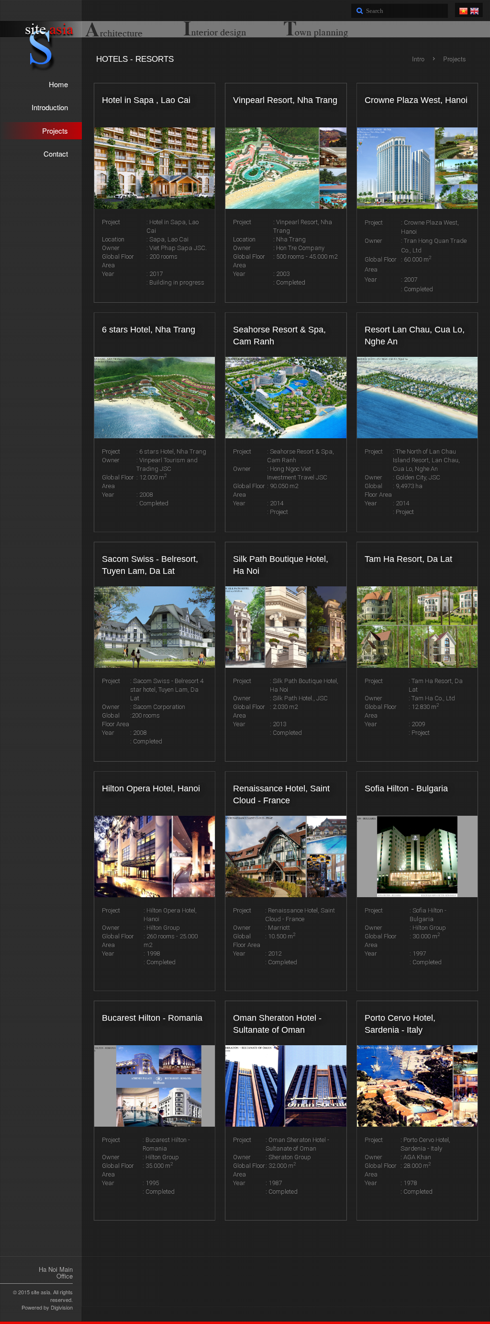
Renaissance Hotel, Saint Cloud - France (281, 795)
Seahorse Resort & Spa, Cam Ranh (279, 336)
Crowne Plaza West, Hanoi (416, 100)
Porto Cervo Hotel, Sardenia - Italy (400, 1024)
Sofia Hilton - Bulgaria (406, 788)
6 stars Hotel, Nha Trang (148, 329)
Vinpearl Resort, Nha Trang (285, 100)
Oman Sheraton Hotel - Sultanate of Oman (277, 1024)
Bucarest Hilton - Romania (152, 1018)
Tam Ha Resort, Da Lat (408, 559)
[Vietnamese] (463, 9)
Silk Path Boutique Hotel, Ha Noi (280, 565)
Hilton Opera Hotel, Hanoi (151, 788)
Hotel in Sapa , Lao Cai (146, 100)
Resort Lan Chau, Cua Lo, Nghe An (415, 336)
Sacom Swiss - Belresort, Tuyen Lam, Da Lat (150, 565)
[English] (474, 9)
